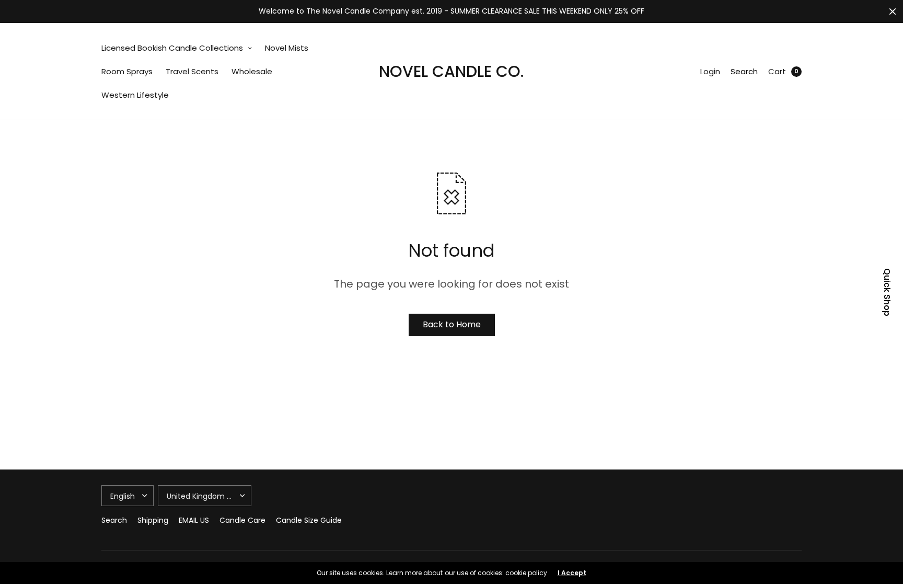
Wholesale (251, 71)
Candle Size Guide (309, 520)
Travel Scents (192, 71)
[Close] (892, 11)
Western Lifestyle (135, 94)
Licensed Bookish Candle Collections (172, 47)
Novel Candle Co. (451, 71)
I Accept (572, 573)
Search (744, 71)
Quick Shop (887, 292)
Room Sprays (127, 71)
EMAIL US (194, 520)
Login (710, 71)
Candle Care (242, 520)
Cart (777, 71)
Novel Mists (286, 47)
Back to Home (452, 324)
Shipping (152, 520)
